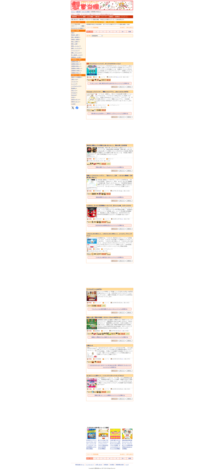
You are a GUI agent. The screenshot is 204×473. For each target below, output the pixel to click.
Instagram (73, 95)
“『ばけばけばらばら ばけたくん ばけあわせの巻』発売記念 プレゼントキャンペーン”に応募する (109, 366)
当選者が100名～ (75, 64)
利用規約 (106, 464)
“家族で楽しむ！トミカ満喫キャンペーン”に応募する (109, 395)
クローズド (104, 16)
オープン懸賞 (82, 16)
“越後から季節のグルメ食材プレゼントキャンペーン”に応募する (109, 337)
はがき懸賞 (90, 16)
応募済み (129, 86)
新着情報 (74, 16)
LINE (72, 97)
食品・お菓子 (74, 41)
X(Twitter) (73, 92)
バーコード (74, 81)
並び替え (89, 35)
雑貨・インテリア (75, 48)
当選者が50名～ (75, 61)
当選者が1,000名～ (76, 68)
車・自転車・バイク (76, 55)
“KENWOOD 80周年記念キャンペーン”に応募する (109, 225)
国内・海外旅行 (75, 37)
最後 (129, 31)
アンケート (124, 16)
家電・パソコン (75, 46)
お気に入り (121, 86)
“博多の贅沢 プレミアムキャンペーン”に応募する (109, 167)
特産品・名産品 (75, 39)
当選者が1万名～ (75, 72)
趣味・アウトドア (75, 52)
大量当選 (97, 16)
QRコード (73, 90)
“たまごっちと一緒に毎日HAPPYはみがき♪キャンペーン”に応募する (109, 83)
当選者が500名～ (75, 66)
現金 (72, 32)
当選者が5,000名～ (76, 70)
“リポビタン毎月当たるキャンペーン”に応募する (110, 257)
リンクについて (90, 464)
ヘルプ (127, 464)
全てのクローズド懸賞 (76, 28)
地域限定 (117, 16)
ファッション (74, 50)
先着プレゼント (75, 101)
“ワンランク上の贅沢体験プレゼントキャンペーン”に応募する (109, 309)
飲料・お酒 (74, 43)
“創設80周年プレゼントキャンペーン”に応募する (110, 197)
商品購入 (73, 88)
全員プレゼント (75, 99)
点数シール (74, 79)
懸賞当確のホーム (79, 464)
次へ (123, 31)
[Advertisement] (109, 50)
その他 (73, 104)
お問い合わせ (98, 464)
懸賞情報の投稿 (120, 464)
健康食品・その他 (75, 57)
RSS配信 (112, 464)
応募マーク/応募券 (76, 77)
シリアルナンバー (75, 86)
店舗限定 (111, 16)
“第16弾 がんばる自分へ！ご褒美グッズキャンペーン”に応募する (109, 113)
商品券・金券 (74, 35)
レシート (73, 83)
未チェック (114, 86)
